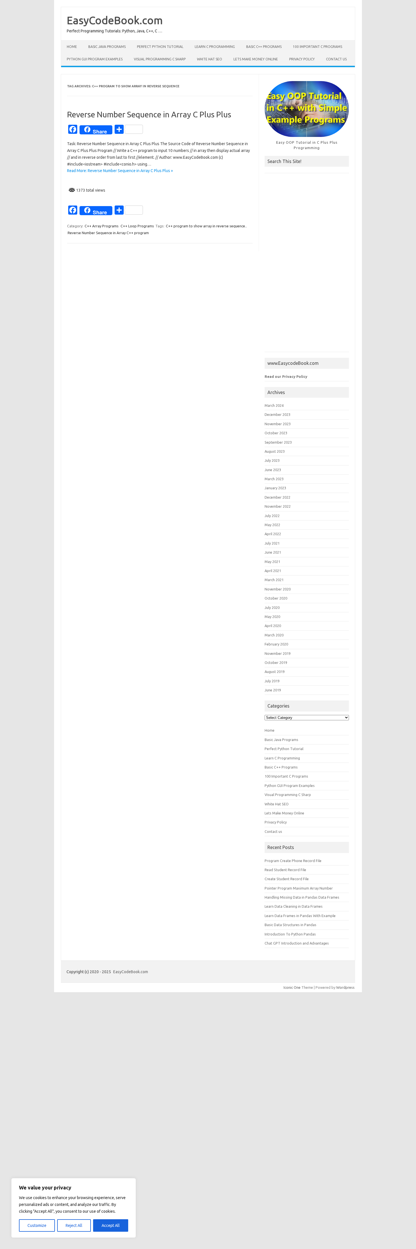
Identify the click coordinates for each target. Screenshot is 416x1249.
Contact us (336, 59)
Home (72, 46)
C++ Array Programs (102, 226)
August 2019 (275, 672)
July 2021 (272, 543)
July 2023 (272, 460)
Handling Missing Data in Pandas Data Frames (302, 897)
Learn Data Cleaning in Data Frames (294, 906)
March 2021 (274, 580)
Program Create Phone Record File (293, 861)
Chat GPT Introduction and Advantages (297, 943)
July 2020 (272, 607)
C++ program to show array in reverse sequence (205, 226)
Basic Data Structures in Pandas (290, 925)
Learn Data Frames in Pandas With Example (300, 916)
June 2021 (273, 552)
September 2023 (278, 442)
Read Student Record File (285, 870)
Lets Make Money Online (255, 59)
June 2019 (273, 690)
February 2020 (276, 644)
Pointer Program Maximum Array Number (299, 888)
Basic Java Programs (107, 46)
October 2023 (276, 433)
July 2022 (272, 516)
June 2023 (273, 470)
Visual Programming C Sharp (160, 59)
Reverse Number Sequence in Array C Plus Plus (149, 114)
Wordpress (345, 987)
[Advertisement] (307, 265)
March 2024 (274, 405)
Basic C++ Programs (264, 46)
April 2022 (273, 534)
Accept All (111, 1225)
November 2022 (278, 506)
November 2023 (278, 424)
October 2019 (276, 662)
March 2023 (274, 479)
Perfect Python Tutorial (160, 46)
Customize (36, 1225)
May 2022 (272, 525)
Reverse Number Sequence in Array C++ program (108, 233)
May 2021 (272, 562)
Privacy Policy (302, 59)
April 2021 (273, 571)
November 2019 (278, 653)
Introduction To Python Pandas (290, 934)
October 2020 (276, 598)
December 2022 (277, 497)
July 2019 (272, 681)
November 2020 (278, 589)
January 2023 (275, 488)
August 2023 (275, 451)
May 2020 (272, 617)
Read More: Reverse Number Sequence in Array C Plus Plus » (120, 170)
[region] (73, 1208)
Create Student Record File (287, 879)
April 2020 (273, 626)
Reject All (74, 1225)
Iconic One (292, 987)
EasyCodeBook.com (115, 20)
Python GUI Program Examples (95, 59)
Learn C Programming (215, 46)
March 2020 (274, 635)
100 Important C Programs (317, 46)
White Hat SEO (209, 59)
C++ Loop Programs (137, 226)
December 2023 (277, 414)
